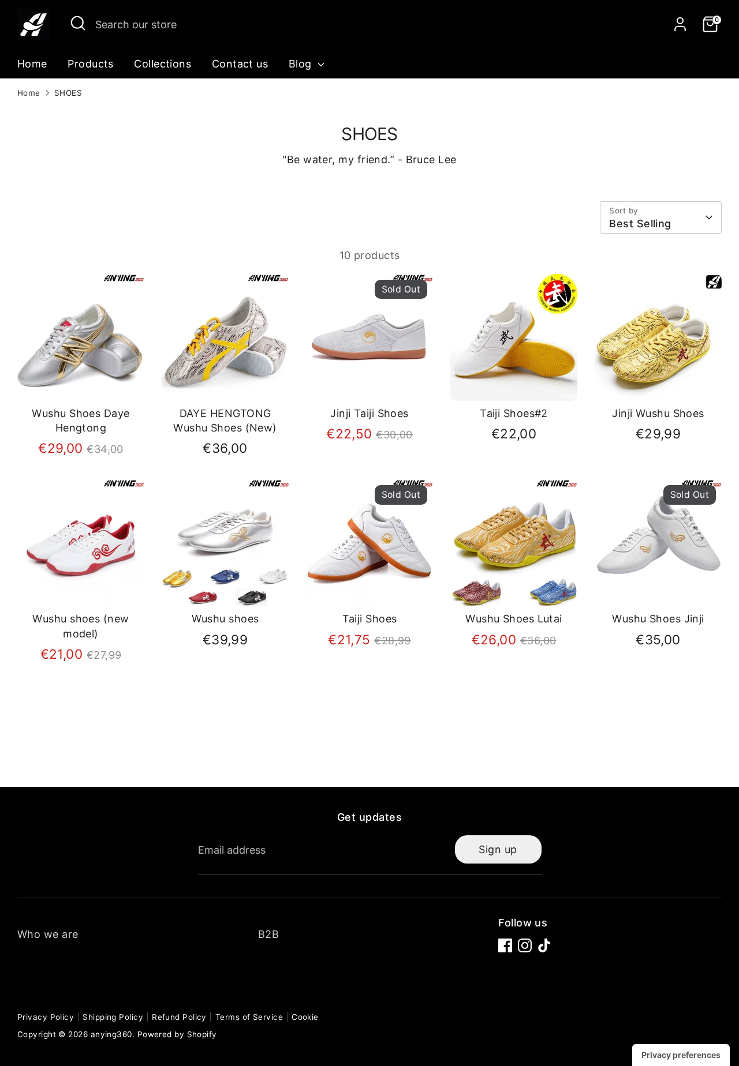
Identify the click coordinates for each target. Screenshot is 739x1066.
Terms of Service (249, 1017)
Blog (302, 64)
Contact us (240, 64)
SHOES (68, 92)
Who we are (48, 934)
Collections (162, 64)
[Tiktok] (544, 945)
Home (32, 64)
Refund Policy (179, 1017)
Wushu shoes (225, 619)
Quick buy (81, 381)
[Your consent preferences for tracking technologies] (681, 1055)
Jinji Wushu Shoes (658, 413)
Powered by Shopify (177, 1034)
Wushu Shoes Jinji (658, 619)
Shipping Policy (113, 1017)
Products (91, 64)
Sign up (498, 849)
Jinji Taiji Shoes (369, 413)
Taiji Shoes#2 (514, 413)
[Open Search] (77, 23)
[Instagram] (525, 945)
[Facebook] (505, 945)
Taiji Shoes (369, 619)
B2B (268, 934)
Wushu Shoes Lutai (513, 619)
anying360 (111, 1034)
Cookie (305, 1017)
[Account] (680, 24)
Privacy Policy (45, 1017)
